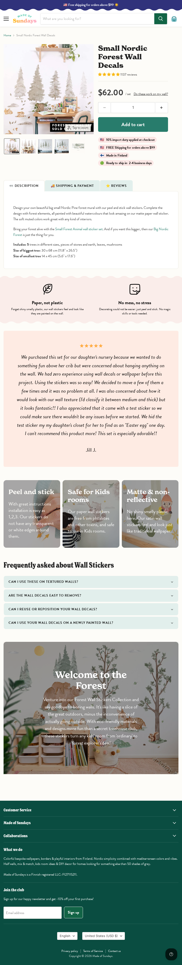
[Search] (160, 18)
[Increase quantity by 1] (161, 107)
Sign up (73, 912)
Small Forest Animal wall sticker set (79, 229)
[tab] (24, 185)
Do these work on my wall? (151, 94)
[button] (11, 146)
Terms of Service (93, 951)
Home (7, 35)
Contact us (114, 951)
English (65, 936)
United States (101, 936)
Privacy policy (69, 951)
